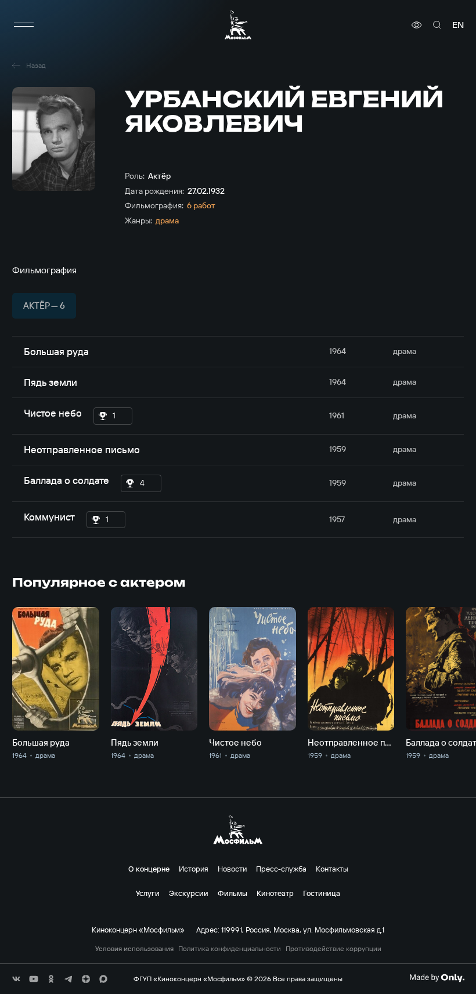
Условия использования (134, 949)
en (458, 25)
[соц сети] (16, 979)
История (193, 868)
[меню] (23, 25)
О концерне (149, 868)
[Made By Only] (436, 977)
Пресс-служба (281, 868)
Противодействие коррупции (333, 949)
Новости (232, 868)
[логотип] (238, 24)
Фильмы (232, 893)
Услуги (148, 893)
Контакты (332, 868)
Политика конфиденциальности (229, 949)
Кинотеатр (275, 893)
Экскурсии (188, 893)
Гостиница (321, 893)
